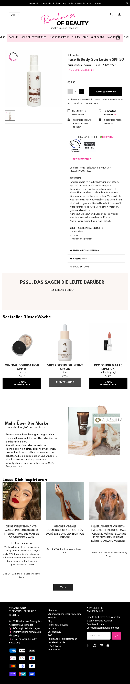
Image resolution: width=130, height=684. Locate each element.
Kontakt (52, 617)
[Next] (55, 78)
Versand (52, 628)
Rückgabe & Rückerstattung (62, 639)
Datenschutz (54, 631)
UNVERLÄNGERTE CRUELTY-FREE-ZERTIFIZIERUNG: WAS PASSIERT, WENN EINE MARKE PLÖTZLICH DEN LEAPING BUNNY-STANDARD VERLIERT (108, 533)
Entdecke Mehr (91, 103)
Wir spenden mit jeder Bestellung (65, 614)
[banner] (65, 20)
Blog (50, 621)
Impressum (54, 649)
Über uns (52, 610)
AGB (50, 635)
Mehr (31, 564)
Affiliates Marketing (58, 624)
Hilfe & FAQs (54, 646)
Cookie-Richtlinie (56, 642)
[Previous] (11, 78)
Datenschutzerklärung (98, 627)
